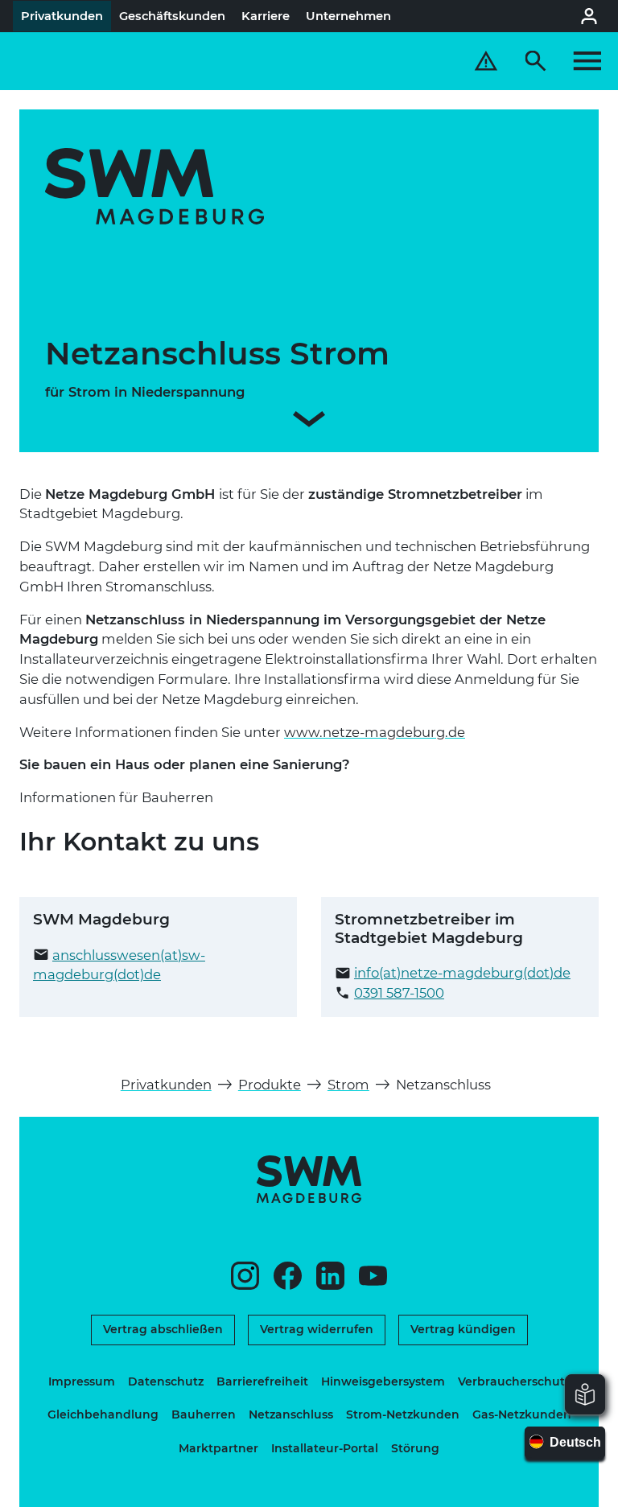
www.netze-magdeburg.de (374, 732)
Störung (415, 1448)
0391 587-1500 (399, 993)
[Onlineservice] (589, 16)
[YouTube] (373, 1276)
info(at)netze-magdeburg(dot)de (462, 973)
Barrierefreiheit (262, 1381)
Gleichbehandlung (103, 1414)
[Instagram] (245, 1276)
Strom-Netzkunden (402, 1414)
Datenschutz (166, 1381)
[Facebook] (288, 1276)
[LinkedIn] (330, 1276)
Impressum (81, 1381)
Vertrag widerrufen (316, 1329)
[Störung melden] (486, 61)
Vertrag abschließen (163, 1329)
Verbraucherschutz (514, 1381)
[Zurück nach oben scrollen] (578, 1487)
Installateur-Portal (324, 1448)
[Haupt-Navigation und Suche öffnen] (563, 61)
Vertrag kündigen (463, 1329)
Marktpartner (218, 1448)
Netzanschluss (291, 1414)
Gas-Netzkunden (521, 1414)
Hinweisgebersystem (383, 1381)
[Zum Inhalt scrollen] (309, 422)
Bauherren (203, 1414)
